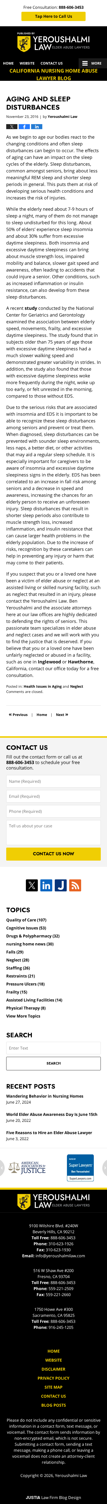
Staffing (18, 968)
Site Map (53, 1387)
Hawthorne (80, 662)
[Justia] (61, 885)
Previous (18, 714)
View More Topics (23, 1016)
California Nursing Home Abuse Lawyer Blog (53, 42)
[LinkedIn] (46, 885)
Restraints (20, 976)
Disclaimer (53, 1369)
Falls (14, 952)
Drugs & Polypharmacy (32, 936)
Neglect (76, 686)
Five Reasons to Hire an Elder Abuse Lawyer (49, 1132)
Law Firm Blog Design (53, 1497)
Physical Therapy (26, 1008)
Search (54, 1063)
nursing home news (30, 944)
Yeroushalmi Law (71, 1475)
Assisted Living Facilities (34, 1000)
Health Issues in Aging (43, 686)
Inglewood (49, 662)
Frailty (16, 992)
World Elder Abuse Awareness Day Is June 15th (52, 1114)
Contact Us (52, 63)
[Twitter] (32, 885)
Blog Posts (53, 1405)
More (96, 63)
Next (62, 714)
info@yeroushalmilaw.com (60, 1256)
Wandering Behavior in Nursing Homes (44, 1096)
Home (8, 63)
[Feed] (75, 885)
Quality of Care (26, 920)
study (31, 308)
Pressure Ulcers (25, 984)
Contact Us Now (53, 854)
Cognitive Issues (26, 928)
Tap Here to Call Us (53, 16)
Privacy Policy (53, 1378)
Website (27, 63)
